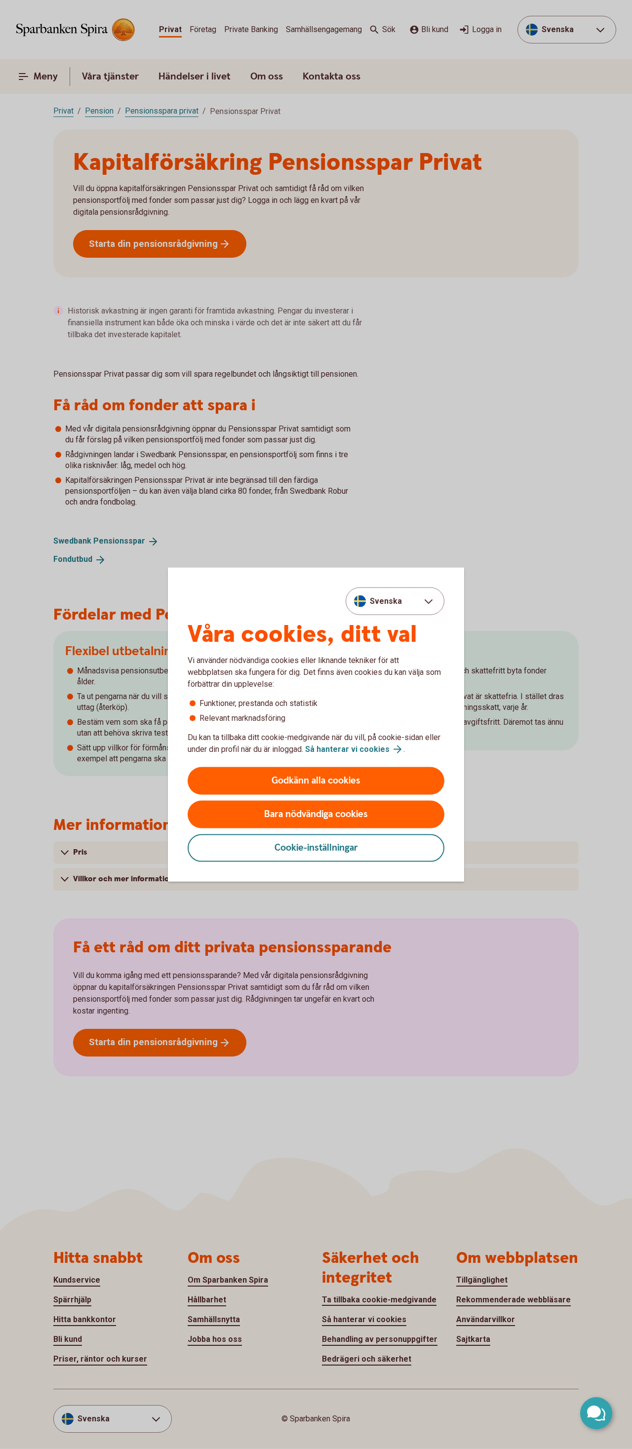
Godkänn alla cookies (316, 781)
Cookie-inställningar (316, 848)
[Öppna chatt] (596, 1413)
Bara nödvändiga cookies (316, 814)
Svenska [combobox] (386, 600)
